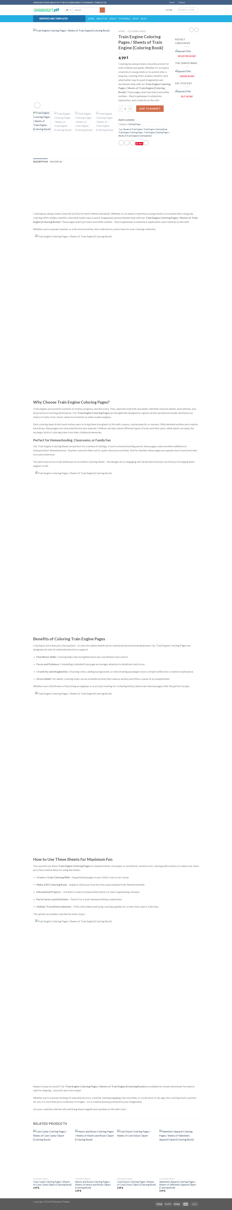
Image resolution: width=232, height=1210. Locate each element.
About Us (101, 18)
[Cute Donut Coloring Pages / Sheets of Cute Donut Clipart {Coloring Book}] (136, 1152)
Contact (181, 2)
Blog (144, 18)
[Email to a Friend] (132, 142)
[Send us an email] (197, 2)
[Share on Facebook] (121, 142)
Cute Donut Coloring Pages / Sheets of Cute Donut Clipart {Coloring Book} (136, 1183)
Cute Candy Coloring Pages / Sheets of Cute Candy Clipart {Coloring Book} (52, 1183)
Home (172, 2)
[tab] (40, 161)
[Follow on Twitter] (194, 2)
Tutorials (124, 18)
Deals (112, 18)
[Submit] (102, 10)
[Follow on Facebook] (188, 2)
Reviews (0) (56, 161)
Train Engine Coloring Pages (130, 132)
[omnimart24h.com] (46, 10)
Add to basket (149, 108)
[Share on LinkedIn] (146, 142)
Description (40, 161)
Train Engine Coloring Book (155, 129)
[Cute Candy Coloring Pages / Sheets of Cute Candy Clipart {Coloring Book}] (52, 1152)
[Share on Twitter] (127, 142)
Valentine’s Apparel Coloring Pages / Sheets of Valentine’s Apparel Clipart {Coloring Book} (177, 1184)
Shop (136, 18)
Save (141, 143)
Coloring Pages (137, 31)
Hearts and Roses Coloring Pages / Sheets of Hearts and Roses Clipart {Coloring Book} (93, 1184)
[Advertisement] (116, 189)
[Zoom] (37, 105)
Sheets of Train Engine (133, 129)
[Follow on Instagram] (191, 2)
